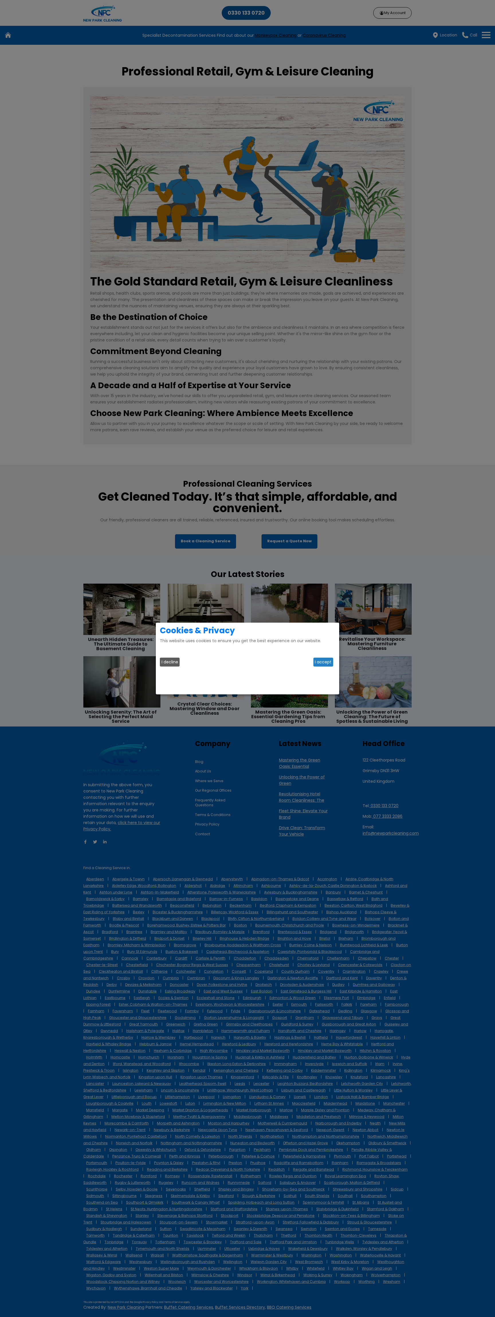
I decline (170, 662)
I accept (323, 662)
